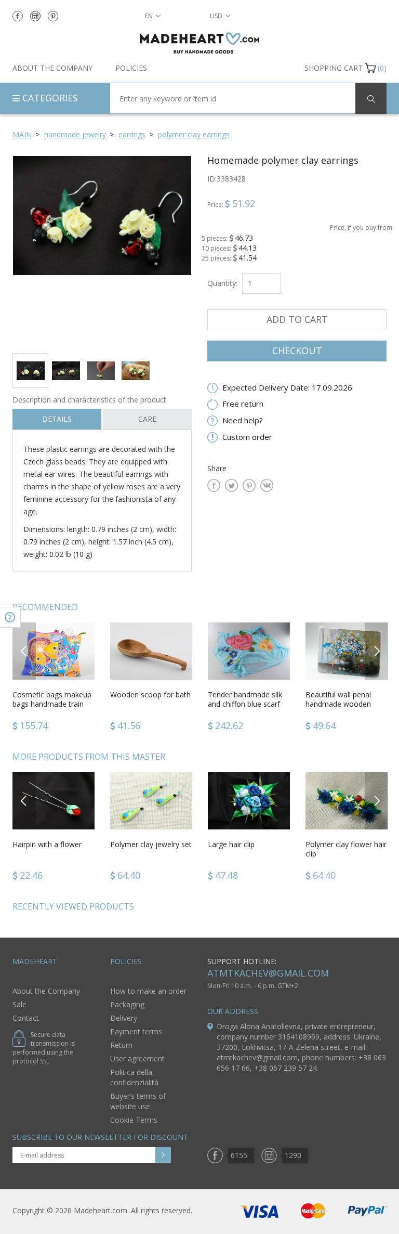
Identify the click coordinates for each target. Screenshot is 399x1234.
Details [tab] (57, 419)
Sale (19, 1004)
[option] (102, 250)
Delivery (123, 1018)
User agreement (137, 1058)
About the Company (52, 68)
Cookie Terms (133, 1120)
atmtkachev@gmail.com (268, 973)
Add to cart (297, 319)
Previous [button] (24, 651)
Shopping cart (333, 68)
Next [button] (376, 651)
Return (121, 1045)
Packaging (127, 1004)
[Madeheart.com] (199, 43)
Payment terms (136, 1031)
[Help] (10, 617)
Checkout (297, 350)
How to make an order (148, 991)
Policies (131, 68)
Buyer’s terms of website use (138, 1101)
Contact (25, 1018)
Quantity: (222, 283)
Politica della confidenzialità (134, 1077)
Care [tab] (147, 419)
